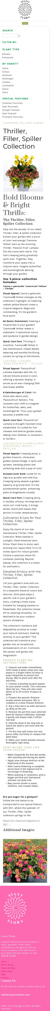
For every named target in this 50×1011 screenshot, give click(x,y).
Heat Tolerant (9, 113)
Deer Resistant (10, 106)
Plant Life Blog (8, 968)
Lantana (6, 82)
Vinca (5, 92)
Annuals (6, 54)
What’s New (6, 971)
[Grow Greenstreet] (25, 9)
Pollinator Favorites (12, 117)
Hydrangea (7, 78)
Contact (5, 978)
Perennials (7, 57)
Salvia (5, 89)
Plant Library (7, 965)
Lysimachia (8, 85)
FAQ (3, 974)
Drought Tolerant (11, 110)
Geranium (7, 75)
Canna (5, 68)
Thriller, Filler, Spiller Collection (22, 138)
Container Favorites (12, 103)
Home (4, 962)
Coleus (5, 72)
